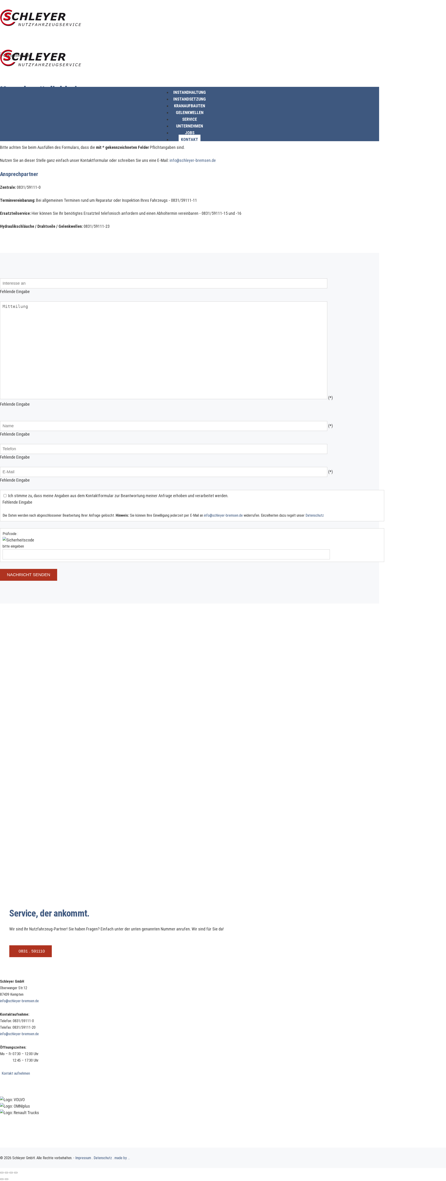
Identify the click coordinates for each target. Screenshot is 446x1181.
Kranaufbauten (189, 105)
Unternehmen (189, 126)
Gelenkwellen (189, 112)
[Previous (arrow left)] (2, 1179)
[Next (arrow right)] (6, 1179)
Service (189, 119)
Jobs (189, 132)
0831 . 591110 (32, 951)
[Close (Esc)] (2, 1172)
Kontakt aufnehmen (16, 1073)
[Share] (6, 1172)
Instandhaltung (189, 92)
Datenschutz (314, 515)
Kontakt (189, 139)
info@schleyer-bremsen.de (193, 160)
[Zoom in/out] (16, 1172)
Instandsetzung (189, 99)
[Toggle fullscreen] (11, 1172)
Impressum (83, 1158)
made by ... (122, 1158)
